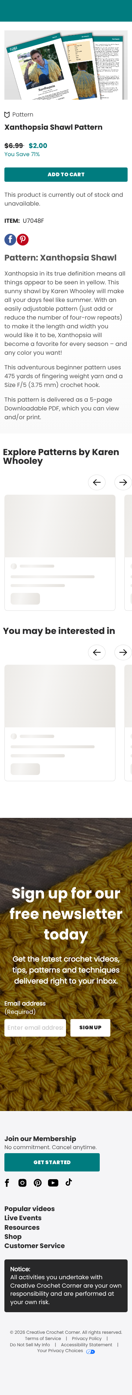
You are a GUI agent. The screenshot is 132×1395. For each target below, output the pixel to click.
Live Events (23, 1218)
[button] (10, 240)
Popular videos (29, 1209)
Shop (13, 1236)
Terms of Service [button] (43, 1339)
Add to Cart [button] (66, 174)
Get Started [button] (52, 1162)
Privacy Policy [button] (87, 1339)
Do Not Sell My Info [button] (30, 1345)
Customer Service (34, 1246)
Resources (22, 1227)
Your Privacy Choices (60, 1351)
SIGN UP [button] (90, 1027)
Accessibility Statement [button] (86, 1345)
